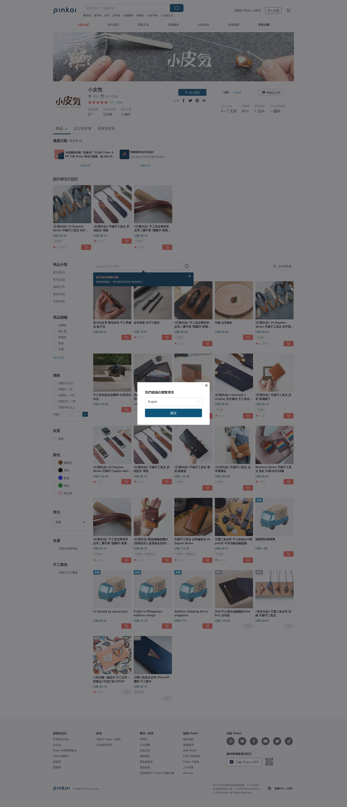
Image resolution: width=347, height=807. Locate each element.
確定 (173, 413)
